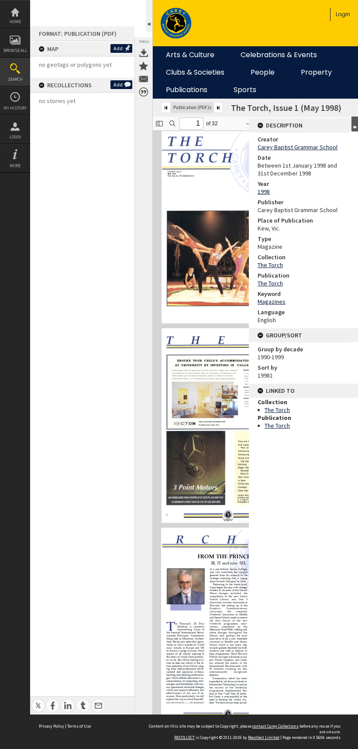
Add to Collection (143, 65)
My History (15, 108)
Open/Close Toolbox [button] (149, 16)
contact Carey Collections (275, 726)
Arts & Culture (190, 55)
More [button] (15, 165)
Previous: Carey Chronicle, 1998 (166, 108)
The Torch (270, 265)
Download (143, 52)
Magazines (272, 302)
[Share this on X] (38, 701)
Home (15, 21)
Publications (186, 90)
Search (15, 79)
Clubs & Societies (195, 72)
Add (118, 48)
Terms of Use (79, 726)
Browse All (15, 50)
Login (15, 137)
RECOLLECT (184, 737)
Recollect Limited (263, 737)
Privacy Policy (51, 726)
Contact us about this (143, 79)
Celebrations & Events (279, 55)
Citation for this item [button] (143, 92)
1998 (264, 192)
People (263, 72)
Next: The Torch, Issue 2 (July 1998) (218, 108)
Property (316, 72)
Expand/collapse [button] (354, 124)
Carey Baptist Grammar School (297, 147)
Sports (245, 90)
